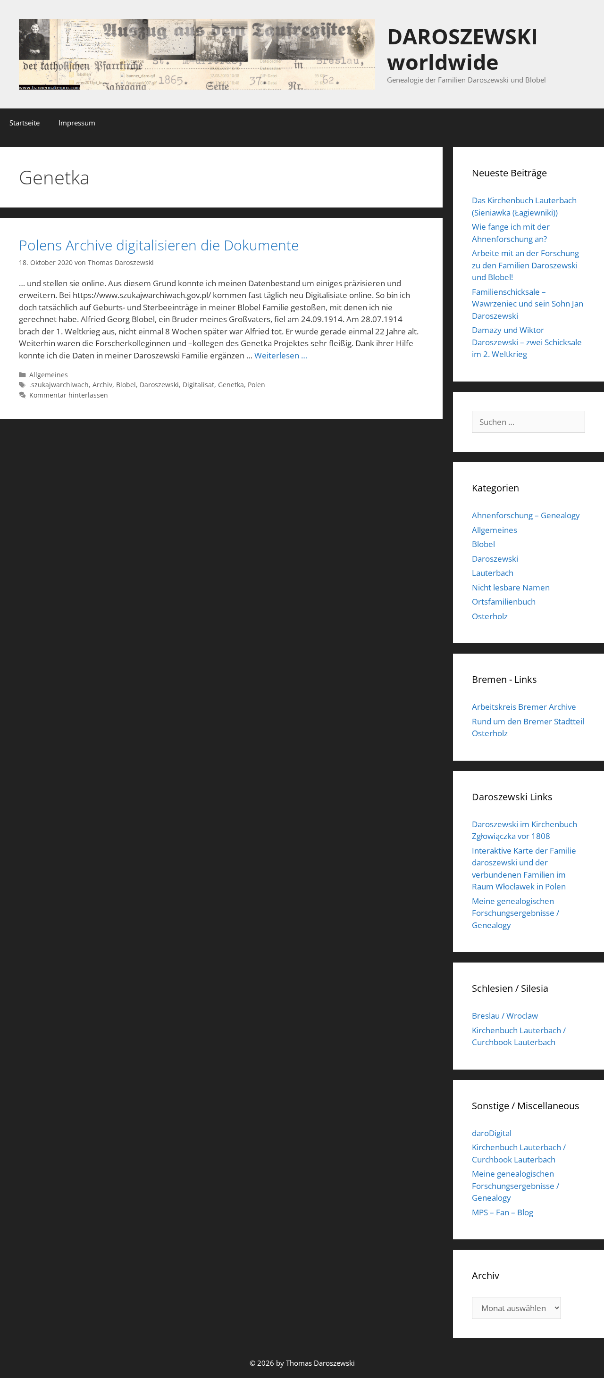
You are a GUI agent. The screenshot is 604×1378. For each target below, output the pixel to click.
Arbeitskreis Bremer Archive (524, 706)
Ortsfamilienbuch (504, 601)
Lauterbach (492, 572)
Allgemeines (48, 374)
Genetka (231, 384)
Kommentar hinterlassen (68, 394)
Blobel (126, 384)
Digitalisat (198, 384)
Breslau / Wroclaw (505, 1015)
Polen (256, 384)
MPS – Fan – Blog (502, 1212)
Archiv (102, 384)
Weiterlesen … (280, 355)
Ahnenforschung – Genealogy (526, 515)
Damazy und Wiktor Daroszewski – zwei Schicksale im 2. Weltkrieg (527, 341)
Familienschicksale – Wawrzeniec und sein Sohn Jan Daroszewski (527, 303)
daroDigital (492, 1133)
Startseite (24, 122)
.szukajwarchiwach (59, 384)
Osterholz (490, 616)
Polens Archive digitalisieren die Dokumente (159, 245)
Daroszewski (159, 384)
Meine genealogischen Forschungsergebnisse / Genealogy (515, 913)
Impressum (77, 122)
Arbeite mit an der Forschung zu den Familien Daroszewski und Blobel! (525, 265)
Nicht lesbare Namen (511, 587)
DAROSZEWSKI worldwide (462, 49)
